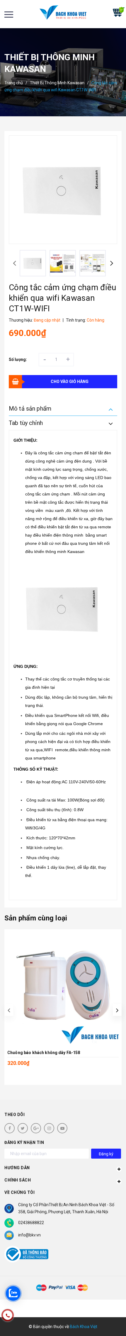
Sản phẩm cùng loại (35, 918)
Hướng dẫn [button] (17, 1167)
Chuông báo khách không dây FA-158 (43, 1052)
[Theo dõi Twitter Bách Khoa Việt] (23, 1128)
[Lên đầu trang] (105, 1322)
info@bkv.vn (29, 1235)
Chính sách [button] (17, 1180)
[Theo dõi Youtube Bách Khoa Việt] (62, 1128)
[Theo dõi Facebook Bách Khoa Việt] (9, 1128)
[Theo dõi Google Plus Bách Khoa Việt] (36, 1128)
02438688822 (31, 1222)
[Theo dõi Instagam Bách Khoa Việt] (49, 1128)
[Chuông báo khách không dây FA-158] (63, 988)
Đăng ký (106, 1154)
